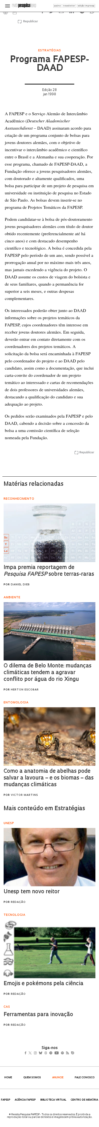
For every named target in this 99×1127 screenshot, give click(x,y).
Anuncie (57, 1077)
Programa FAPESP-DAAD (49, 64)
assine (57, 6)
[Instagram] (38, 1053)
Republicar (30, 21)
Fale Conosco (85, 1077)
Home (8, 1077)
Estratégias (49, 50)
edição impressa (86, 6)
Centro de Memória (84, 1100)
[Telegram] (59, 1053)
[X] (32, 1053)
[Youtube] (67, 1053)
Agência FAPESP (25, 1100)
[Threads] (52, 1053)
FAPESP (5, 1100)
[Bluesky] (45, 1053)
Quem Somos (32, 1077)
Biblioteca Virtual (53, 1100)
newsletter (69, 6)
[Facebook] (26, 1053)
